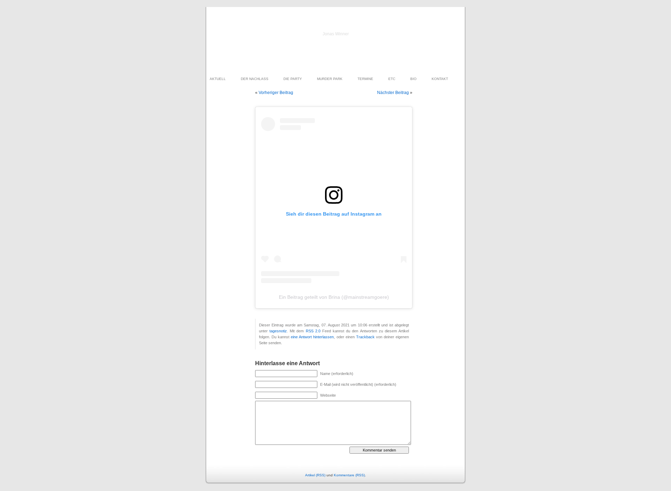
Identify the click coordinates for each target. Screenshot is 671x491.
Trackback (365, 337)
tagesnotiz (278, 331)
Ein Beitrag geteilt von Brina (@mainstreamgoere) (334, 297)
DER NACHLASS (254, 79)
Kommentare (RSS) (349, 475)
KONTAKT (440, 79)
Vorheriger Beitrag (276, 92)
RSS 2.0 (313, 331)
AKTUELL (218, 79)
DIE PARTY (292, 79)
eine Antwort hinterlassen (312, 337)
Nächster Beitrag (393, 92)
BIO (413, 79)
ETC (391, 79)
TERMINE (365, 79)
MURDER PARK (329, 79)
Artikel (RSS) (315, 475)
